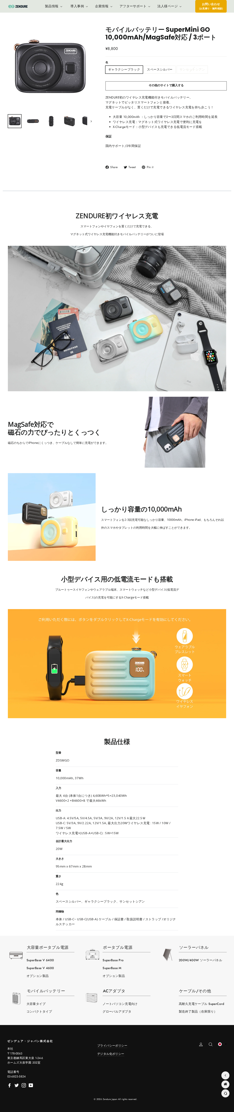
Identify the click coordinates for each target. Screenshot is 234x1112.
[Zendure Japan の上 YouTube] (31, 1084)
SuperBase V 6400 (40, 960)
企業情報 (102, 6)
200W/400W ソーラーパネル (200, 960)
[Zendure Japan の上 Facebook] (9, 1084)
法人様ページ (168, 6)
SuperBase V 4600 (40, 968)
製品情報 (52, 6)
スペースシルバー (159, 69)
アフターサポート (134, 6)
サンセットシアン (192, 69)
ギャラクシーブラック (124, 69)
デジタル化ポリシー (110, 1054)
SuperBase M (112, 968)
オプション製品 (38, 976)
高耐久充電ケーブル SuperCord (201, 1004)
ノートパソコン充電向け (120, 1004)
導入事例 (77, 6)
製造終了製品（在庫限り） (198, 1011)
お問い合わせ (211, 6)
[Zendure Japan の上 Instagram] (24, 1084)
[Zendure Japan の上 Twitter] (16, 1084)
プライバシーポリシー (112, 1045)
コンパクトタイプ (39, 1011)
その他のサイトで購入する (166, 85)
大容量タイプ (36, 1004)
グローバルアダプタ (117, 1011)
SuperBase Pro (113, 960)
